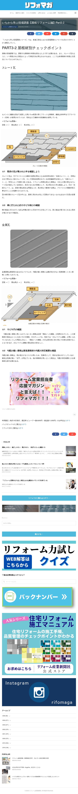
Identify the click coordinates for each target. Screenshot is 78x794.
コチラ (67, 420)
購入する (38, 534)
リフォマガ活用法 (31, 13)
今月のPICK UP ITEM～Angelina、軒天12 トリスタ (26, 767)
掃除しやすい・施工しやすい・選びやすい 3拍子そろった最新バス (24, 447)
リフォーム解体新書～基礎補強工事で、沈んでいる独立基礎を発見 (30, 758)
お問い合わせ (41, 13)
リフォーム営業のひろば (9, 27)
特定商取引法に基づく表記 (63, 13)
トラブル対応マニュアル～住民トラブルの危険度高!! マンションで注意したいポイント (35, 776)
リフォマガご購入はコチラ (38, 498)
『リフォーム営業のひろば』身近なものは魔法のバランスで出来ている (25, 480)
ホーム (12, 13)
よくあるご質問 (51, 13)
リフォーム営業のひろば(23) (8, 409)
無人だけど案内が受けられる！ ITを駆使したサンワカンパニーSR (23, 464)
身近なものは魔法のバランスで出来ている (13, 484)
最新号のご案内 (20, 13)
